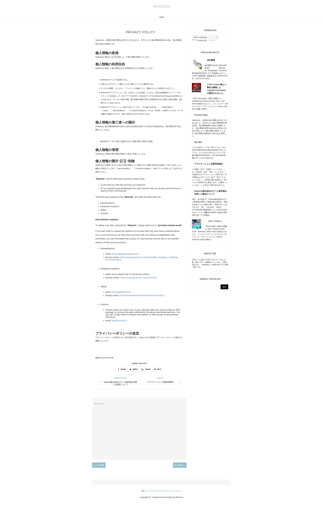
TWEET (135, 369)
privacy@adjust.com (121, 292)
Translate (211, 40)
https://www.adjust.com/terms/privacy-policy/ (142, 295)
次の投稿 (100, 465)
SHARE (123, 369)
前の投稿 (178, 465)
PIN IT (159, 369)
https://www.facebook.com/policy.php (138, 277)
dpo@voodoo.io (119, 320)
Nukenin (161, 6)
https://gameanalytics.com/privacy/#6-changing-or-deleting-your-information (141, 258)
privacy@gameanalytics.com (125, 254)
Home (161, 17)
